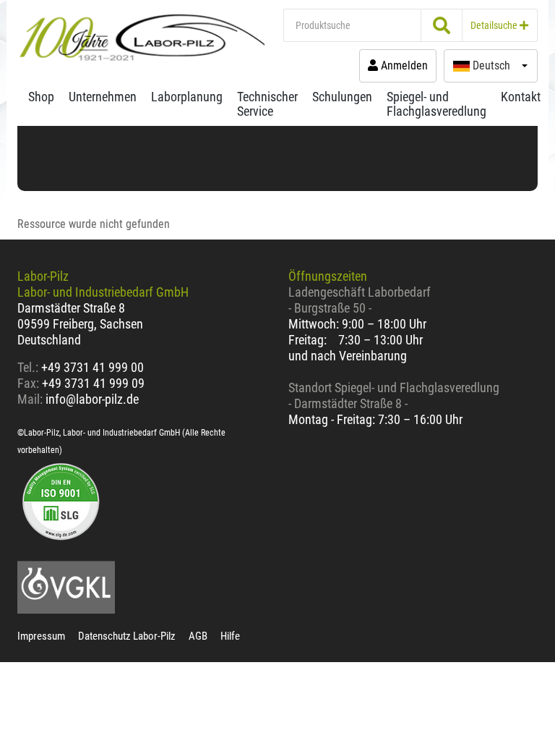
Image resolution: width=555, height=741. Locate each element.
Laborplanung (187, 96)
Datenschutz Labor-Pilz (127, 636)
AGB (198, 636)
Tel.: (29, 367)
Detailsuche (495, 25)
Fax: (28, 383)
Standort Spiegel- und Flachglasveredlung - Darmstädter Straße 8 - (393, 395)
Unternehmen (103, 96)
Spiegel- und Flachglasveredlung (436, 104)
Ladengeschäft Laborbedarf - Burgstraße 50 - (359, 300)
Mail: (30, 399)
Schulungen (342, 96)
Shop (41, 96)
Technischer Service (267, 104)
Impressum (41, 636)
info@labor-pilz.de (92, 399)
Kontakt (521, 96)
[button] (491, 65)
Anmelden (403, 65)
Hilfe (230, 636)
